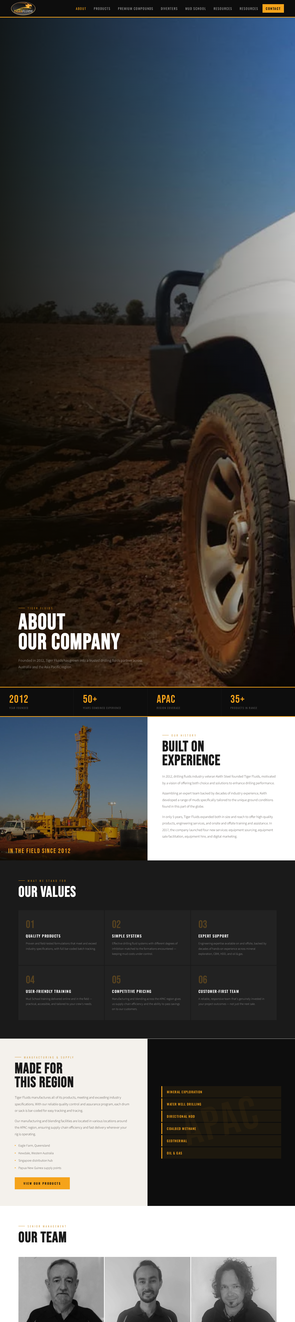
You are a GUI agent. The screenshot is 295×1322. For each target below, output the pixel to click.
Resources (223, 8)
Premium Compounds (135, 8)
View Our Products (42, 1183)
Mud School (195, 8)
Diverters (169, 8)
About (81, 8)
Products (102, 8)
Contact (273, 8)
